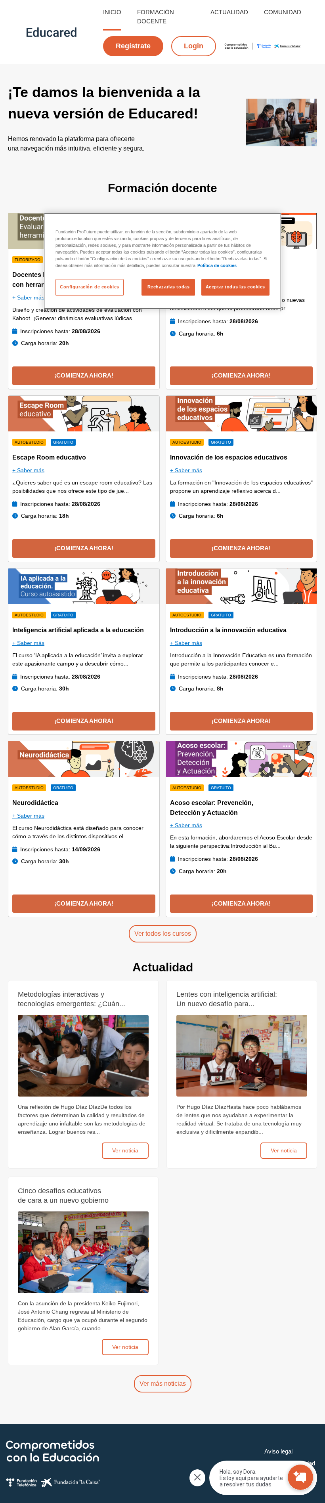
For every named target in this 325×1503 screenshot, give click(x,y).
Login (193, 46)
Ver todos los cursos (162, 933)
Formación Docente (155, 17)
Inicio (112, 12)
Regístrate (133, 46)
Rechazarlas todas (168, 287)
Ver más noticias (163, 1383)
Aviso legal (278, 1451)
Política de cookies (217, 265)
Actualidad (229, 12)
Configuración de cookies (89, 287)
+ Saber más (28, 297)
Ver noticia (125, 1150)
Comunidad (282, 12)
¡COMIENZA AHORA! (83, 375)
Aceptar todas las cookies (235, 287)
